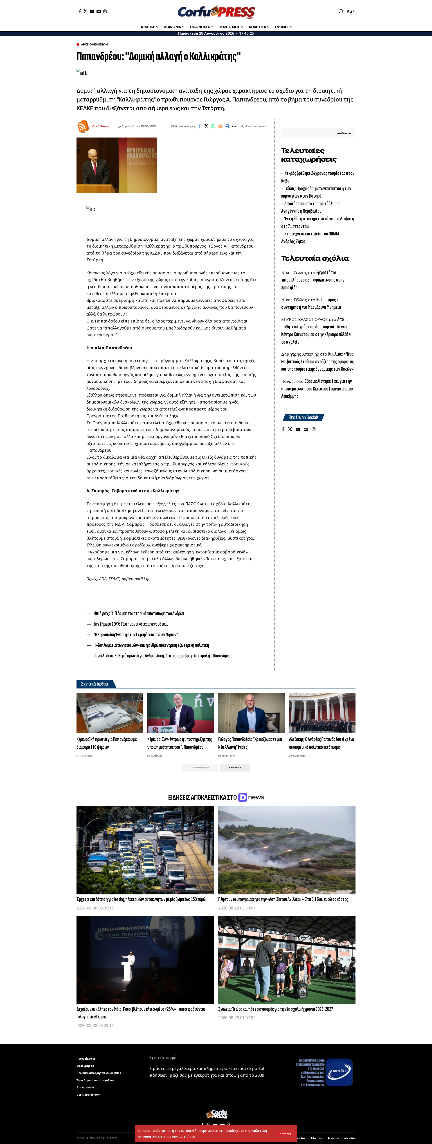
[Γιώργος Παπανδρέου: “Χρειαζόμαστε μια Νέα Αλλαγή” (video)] (251, 713)
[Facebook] (80, 11)
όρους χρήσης (184, 1136)
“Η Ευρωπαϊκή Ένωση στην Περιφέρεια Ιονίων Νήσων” (135, 634)
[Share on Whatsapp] (213, 126)
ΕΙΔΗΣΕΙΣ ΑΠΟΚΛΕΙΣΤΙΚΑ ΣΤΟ (203, 797)
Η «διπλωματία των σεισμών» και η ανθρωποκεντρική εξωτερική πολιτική (151, 645)
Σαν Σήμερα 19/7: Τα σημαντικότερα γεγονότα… (130, 624)
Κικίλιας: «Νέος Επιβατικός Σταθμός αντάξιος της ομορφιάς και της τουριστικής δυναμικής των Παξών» (317, 361)
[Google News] (98, 11)
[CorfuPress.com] (216, 11)
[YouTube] (92, 11)
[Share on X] (206, 126)
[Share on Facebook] (199, 126)
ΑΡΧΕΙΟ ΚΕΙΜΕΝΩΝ (94, 44)
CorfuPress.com (103, 126)
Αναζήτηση (344, 133)
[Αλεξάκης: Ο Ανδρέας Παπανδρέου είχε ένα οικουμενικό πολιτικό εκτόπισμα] (322, 713)
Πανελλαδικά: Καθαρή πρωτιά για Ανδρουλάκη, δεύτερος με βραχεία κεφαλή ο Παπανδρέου (162, 655)
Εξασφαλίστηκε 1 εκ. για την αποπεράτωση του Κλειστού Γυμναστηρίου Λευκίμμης (317, 388)
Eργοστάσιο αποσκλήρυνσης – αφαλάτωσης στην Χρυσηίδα (312, 280)
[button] (285, 1133)
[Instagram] (105, 11)
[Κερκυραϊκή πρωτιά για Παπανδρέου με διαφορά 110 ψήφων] (109, 713)
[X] (85, 11)
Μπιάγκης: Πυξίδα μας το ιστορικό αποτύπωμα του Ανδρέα (138, 613)
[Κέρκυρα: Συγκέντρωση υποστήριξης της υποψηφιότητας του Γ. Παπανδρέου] (180, 713)
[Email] (220, 126)
